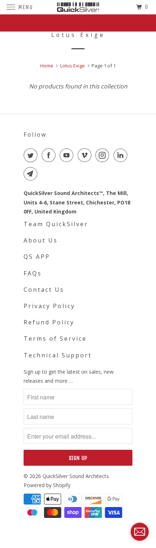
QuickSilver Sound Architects (75, 476)
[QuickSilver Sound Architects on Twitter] (32, 155)
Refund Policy (49, 322)
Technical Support (58, 355)
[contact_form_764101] (140, 532)
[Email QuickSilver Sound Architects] (32, 173)
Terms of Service (55, 338)
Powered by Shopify (47, 485)
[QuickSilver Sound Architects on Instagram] (103, 155)
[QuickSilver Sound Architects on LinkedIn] (122, 155)
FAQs (33, 273)
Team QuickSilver (56, 224)
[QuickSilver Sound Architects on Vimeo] (86, 155)
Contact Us (44, 290)
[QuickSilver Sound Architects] (78, 7)
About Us (41, 240)
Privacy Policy (49, 306)
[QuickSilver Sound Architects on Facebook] (50, 155)
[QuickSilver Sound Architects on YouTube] (67, 155)
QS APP (37, 257)
